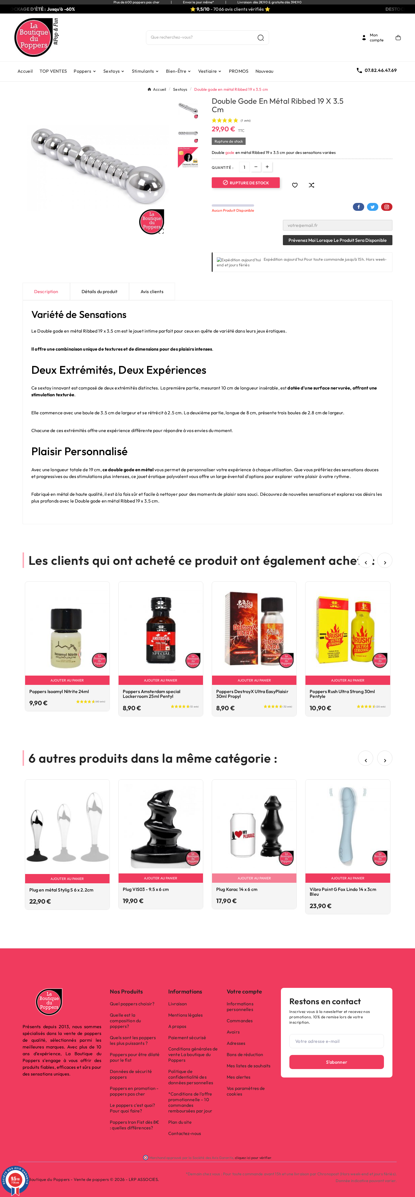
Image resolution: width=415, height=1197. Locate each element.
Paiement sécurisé (187, 1037)
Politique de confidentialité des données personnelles (190, 1076)
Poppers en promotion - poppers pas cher (134, 1091)
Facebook (358, 207)
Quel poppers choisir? (132, 1003)
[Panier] (398, 37)
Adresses (236, 1043)
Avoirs (233, 1032)
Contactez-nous (184, 1133)
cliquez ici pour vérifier (253, 1157)
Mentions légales (185, 1015)
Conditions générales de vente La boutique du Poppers (193, 1054)
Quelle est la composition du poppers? (125, 1020)
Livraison (177, 1003)
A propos (177, 1026)
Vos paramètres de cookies (246, 1091)
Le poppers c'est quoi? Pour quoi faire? (132, 1108)
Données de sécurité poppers (131, 1074)
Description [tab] (46, 291)
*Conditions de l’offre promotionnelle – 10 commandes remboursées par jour (190, 1102)
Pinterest (386, 207)
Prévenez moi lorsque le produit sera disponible (338, 240)
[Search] (260, 37)
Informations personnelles (240, 1006)
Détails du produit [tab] (100, 291)
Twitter (372, 207)
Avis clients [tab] (152, 291)
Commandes (240, 1020)
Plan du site (180, 1122)
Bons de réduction (245, 1054)
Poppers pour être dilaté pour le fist (135, 1057)
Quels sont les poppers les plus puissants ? (133, 1040)
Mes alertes (239, 1077)
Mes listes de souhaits (248, 1065)
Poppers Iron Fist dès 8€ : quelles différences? (134, 1124)
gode (230, 152)
